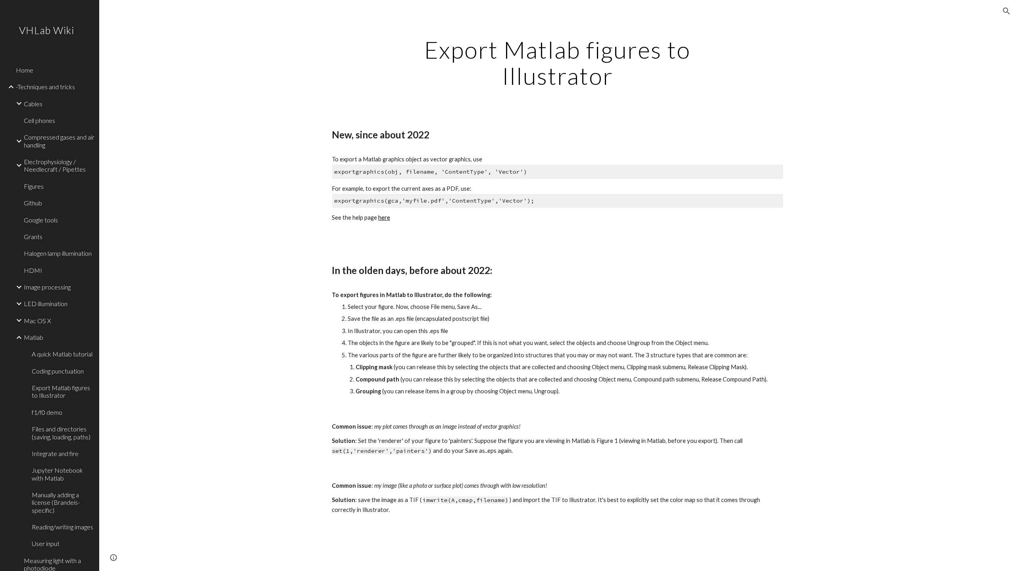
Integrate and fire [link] (55, 453)
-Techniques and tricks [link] (45, 86)
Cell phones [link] (39, 120)
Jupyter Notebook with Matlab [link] (57, 473)
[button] (1006, 11)
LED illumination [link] (45, 303)
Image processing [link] (47, 287)
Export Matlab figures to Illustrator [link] (61, 391)
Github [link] (33, 203)
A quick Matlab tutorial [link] (62, 354)
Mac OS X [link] (37, 320)
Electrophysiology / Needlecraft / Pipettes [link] (55, 165)
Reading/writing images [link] (62, 527)
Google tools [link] (41, 220)
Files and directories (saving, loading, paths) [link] (61, 432)
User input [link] (46, 543)
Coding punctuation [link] (58, 371)
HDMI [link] (33, 270)
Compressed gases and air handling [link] (59, 140)
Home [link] (24, 70)
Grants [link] (33, 236)
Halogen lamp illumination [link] (58, 253)
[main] (557, 62)
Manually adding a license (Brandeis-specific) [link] (56, 502)
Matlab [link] (33, 337)
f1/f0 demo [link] (47, 412)
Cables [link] (33, 103)
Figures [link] (34, 186)
